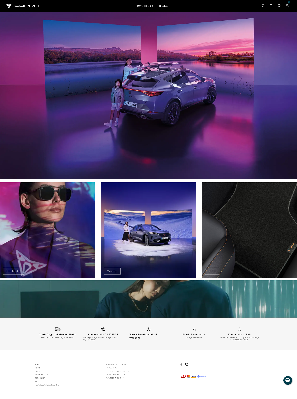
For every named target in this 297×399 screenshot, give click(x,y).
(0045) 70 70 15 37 (116, 378)
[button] (287, 380)
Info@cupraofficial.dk (116, 374)
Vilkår (37, 368)
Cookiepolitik (40, 378)
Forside (38, 364)
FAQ (36, 381)
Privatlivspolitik (42, 374)
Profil (37, 371)
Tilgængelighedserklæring (47, 385)
